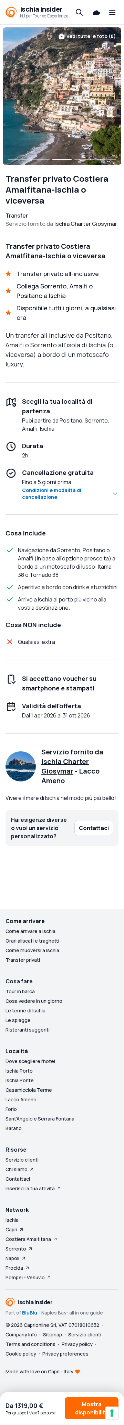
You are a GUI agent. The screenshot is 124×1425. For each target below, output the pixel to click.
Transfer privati (23, 960)
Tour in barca (20, 991)
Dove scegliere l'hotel (30, 1061)
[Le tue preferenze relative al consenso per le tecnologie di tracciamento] (111, 1413)
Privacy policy (77, 1344)
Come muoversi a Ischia (32, 950)
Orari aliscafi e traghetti (32, 940)
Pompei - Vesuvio (25, 1277)
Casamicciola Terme (29, 1090)
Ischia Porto (19, 1070)
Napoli (12, 1258)
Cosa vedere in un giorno (34, 1001)
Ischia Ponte (20, 1080)
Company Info (21, 1334)
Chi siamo (17, 1169)
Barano (14, 1128)
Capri (11, 1229)
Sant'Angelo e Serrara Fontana (40, 1118)
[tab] (18, 159)
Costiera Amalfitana (28, 1239)
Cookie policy (21, 1353)
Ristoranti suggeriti (28, 1029)
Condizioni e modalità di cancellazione (51, 493)
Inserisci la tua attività (30, 1188)
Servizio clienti (22, 1159)
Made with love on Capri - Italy (39, 1371)
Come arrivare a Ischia (30, 931)
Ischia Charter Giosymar (65, 766)
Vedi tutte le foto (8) (91, 36)
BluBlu (29, 1312)
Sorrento (16, 1248)
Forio (11, 1109)
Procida (14, 1268)
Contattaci (18, 1179)
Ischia (12, 1220)
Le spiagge (18, 1020)
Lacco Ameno (21, 1099)
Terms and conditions (30, 1344)
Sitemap (52, 1334)
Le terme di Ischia (25, 1010)
